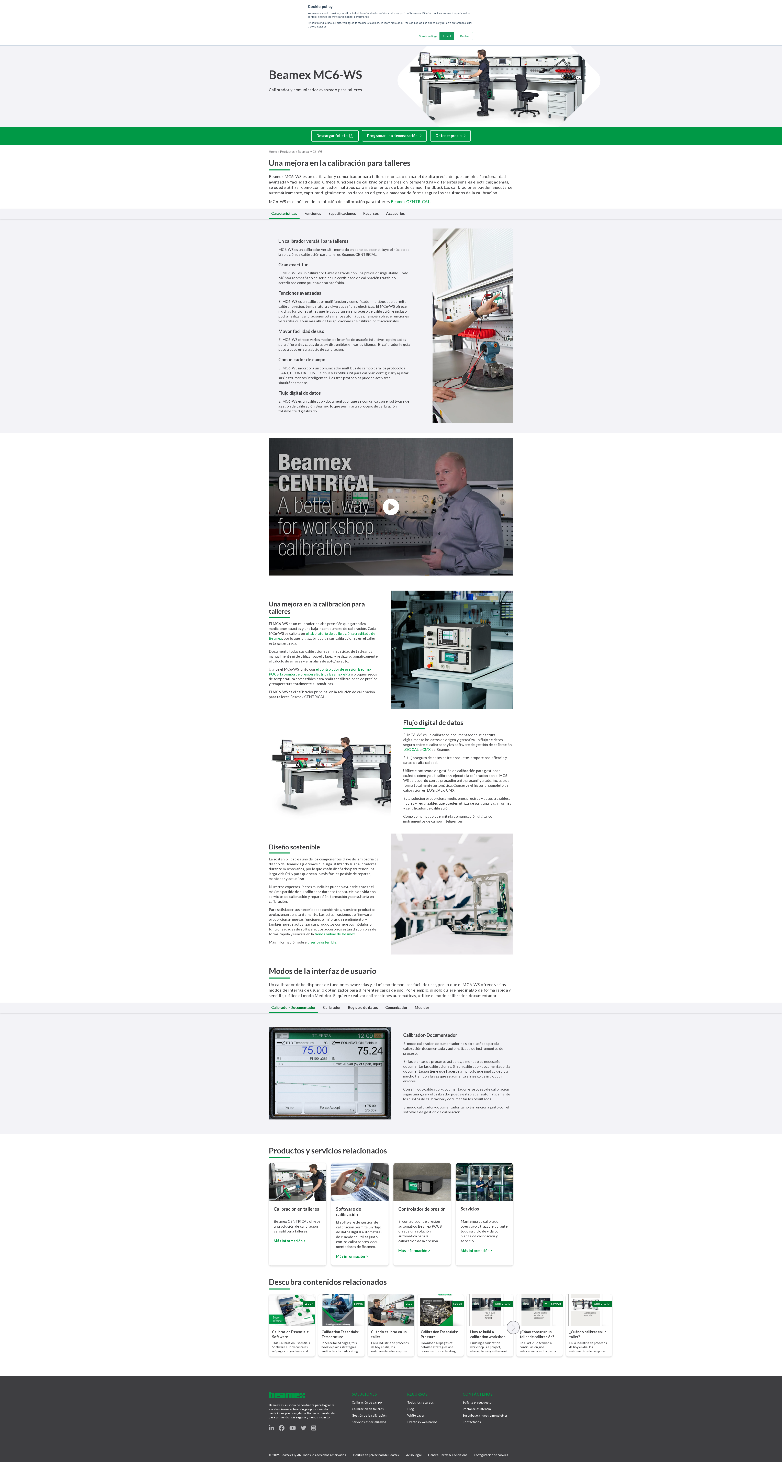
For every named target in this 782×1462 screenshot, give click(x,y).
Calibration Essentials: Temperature (340, 1334)
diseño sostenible (322, 942)
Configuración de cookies (491, 1455)
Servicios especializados (369, 1422)
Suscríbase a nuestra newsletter (485, 1415)
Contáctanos (472, 1422)
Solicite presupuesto (477, 1402)
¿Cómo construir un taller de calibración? (537, 1334)
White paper (416, 1415)
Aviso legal (414, 1455)
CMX (427, 749)
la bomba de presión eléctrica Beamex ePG (315, 674)
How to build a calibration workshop (487, 1334)
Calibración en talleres (296, 1209)
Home (273, 151)
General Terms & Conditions (447, 1455)
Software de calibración (348, 1211)
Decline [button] (464, 36)
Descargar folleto (332, 135)
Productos (287, 151)
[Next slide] (513, 1327)
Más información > (289, 1241)
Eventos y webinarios (422, 1422)
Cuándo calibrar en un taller (389, 1334)
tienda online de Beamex (334, 934)
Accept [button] (447, 36)
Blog (410, 1409)
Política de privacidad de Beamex (376, 1455)
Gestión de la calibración (369, 1415)
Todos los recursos (420, 1402)
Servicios (470, 1209)
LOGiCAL (411, 749)
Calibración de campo (367, 1402)
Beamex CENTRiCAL (410, 201)
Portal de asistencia (477, 1409)
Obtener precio (448, 135)
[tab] (284, 214)
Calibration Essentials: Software (290, 1334)
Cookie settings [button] (428, 36)
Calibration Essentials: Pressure (439, 1334)
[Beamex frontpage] (287, 1395)
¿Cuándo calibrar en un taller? (587, 1334)
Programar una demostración (392, 135)
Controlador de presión (422, 1209)
